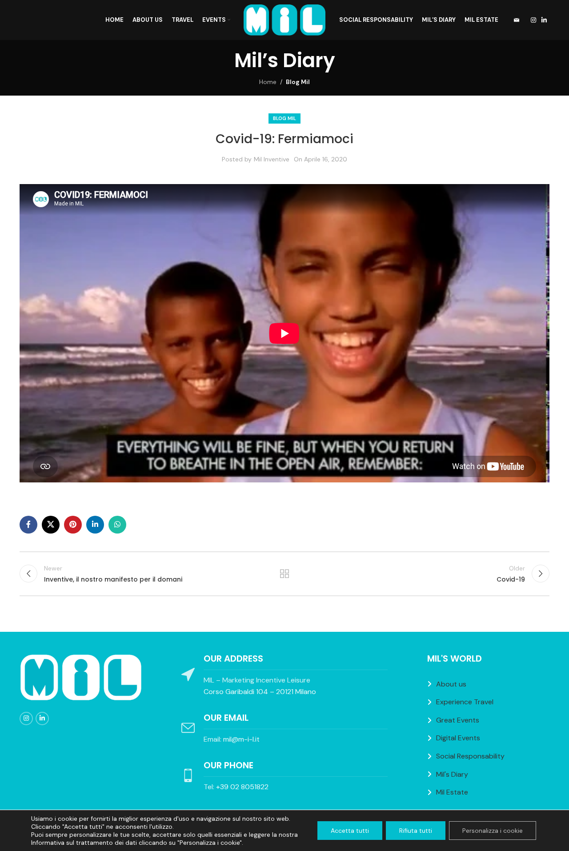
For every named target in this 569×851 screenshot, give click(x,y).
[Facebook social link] (28, 525)
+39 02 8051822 (242, 786)
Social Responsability (470, 756)
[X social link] (51, 525)
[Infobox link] (513, 20)
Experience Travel (464, 701)
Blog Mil (298, 82)
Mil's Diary (452, 774)
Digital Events (458, 738)
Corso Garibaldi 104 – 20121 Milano (260, 691)
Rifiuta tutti (415, 831)
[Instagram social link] (533, 20)
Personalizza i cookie (492, 831)
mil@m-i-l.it (241, 739)
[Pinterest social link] (73, 525)
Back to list (284, 573)
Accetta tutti (350, 831)
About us (451, 684)
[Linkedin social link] (544, 20)
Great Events (457, 720)
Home (267, 82)
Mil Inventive (271, 159)
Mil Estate (452, 792)
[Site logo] (285, 20)
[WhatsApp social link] (117, 525)
